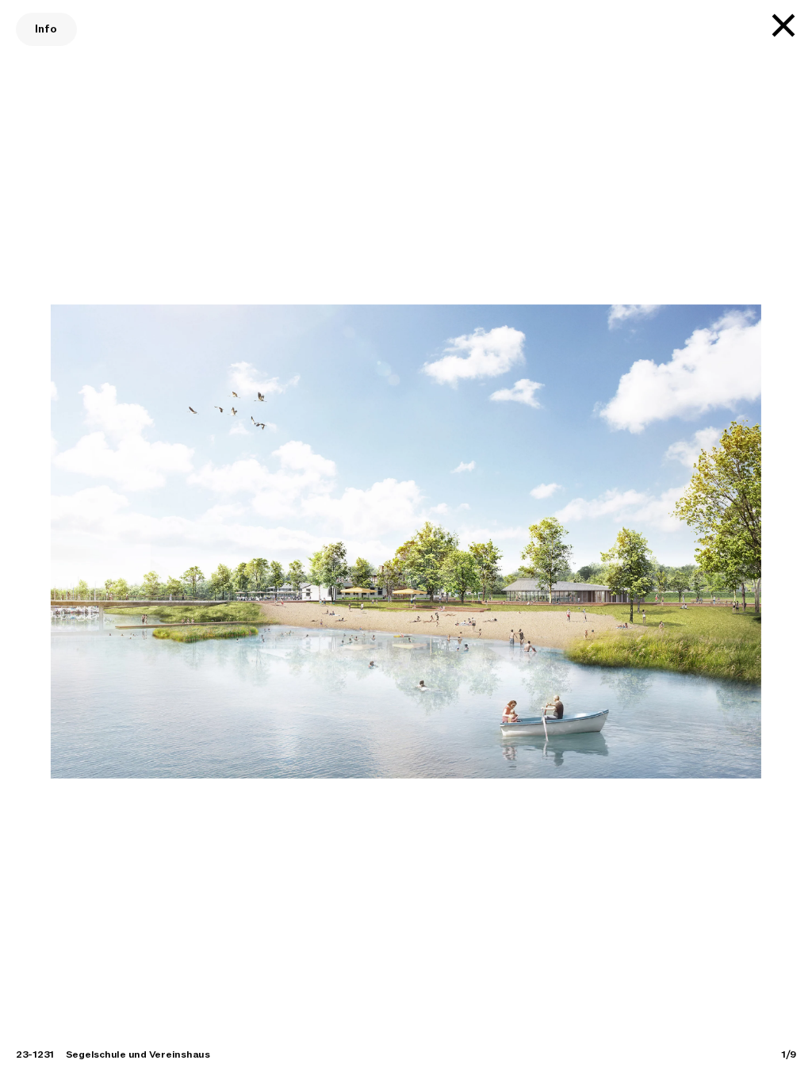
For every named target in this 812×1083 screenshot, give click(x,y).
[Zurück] (783, 25)
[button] (81, 541)
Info (46, 28)
